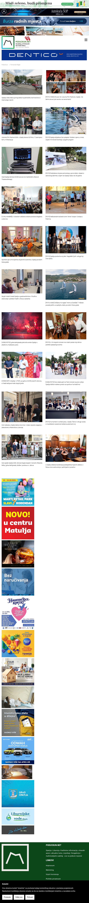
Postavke (7, 897)
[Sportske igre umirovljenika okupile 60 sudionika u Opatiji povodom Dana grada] (22, 241)
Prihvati (30, 897)
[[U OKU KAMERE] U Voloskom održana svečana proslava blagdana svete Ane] (22, 200)
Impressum (50, 866)
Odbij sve (19, 897)
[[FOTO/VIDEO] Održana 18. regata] (66, 284)
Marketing (50, 870)
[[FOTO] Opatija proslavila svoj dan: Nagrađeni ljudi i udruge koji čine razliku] (66, 239)
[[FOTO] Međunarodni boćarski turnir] (66, 200)
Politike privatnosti (53, 879)
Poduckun (5, 65)
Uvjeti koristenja (52, 874)
